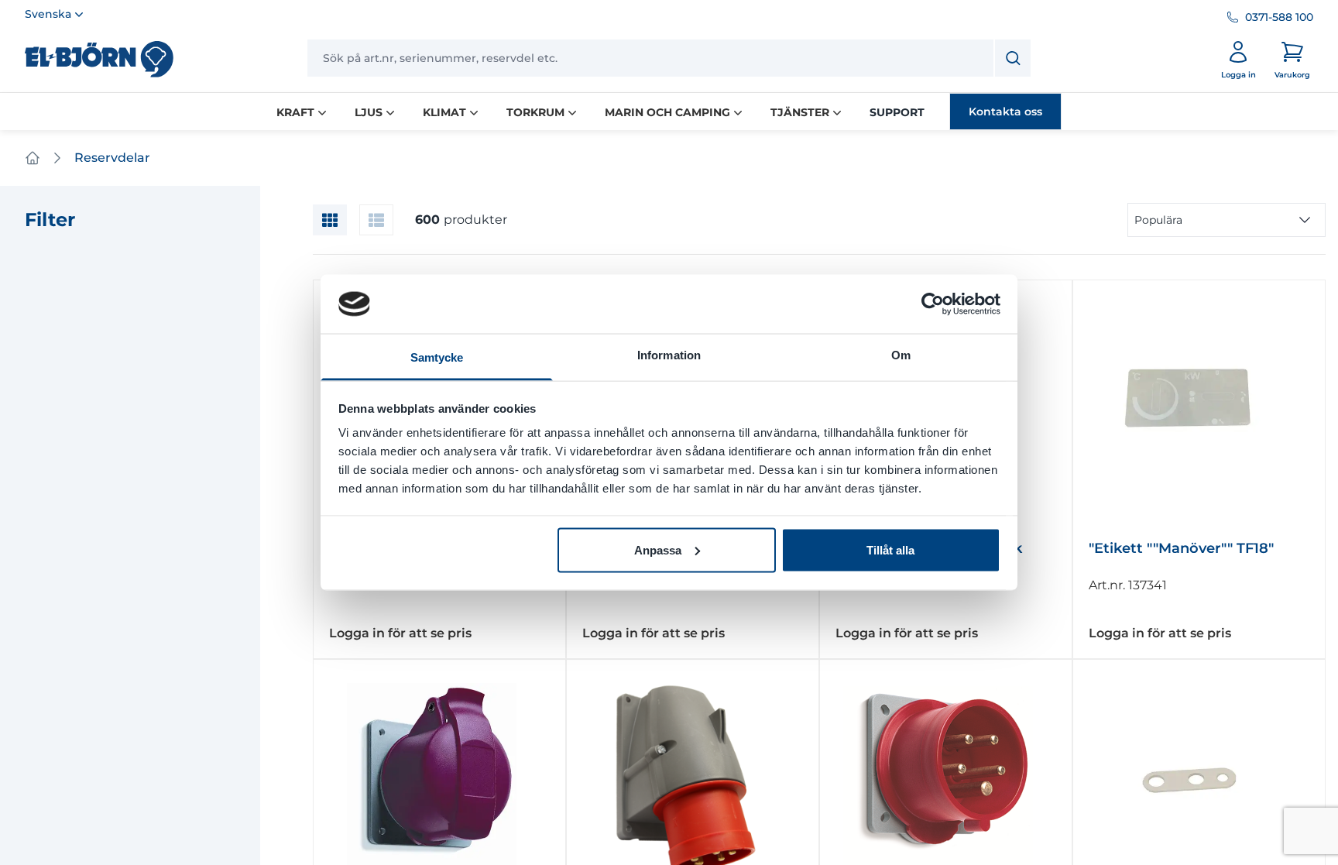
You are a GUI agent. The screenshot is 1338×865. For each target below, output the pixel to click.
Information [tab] (669, 355)
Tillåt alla (890, 549)
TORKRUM (535, 112)
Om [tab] (901, 355)
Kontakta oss (1005, 111)
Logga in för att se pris (400, 633)
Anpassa (657, 549)
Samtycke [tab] (437, 357)
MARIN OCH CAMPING (667, 112)
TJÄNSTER (799, 112)
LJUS (369, 112)
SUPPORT (897, 112)
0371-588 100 (1279, 17)
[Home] (32, 158)
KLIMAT (444, 112)
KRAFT (295, 112)
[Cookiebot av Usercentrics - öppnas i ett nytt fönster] (932, 303)
